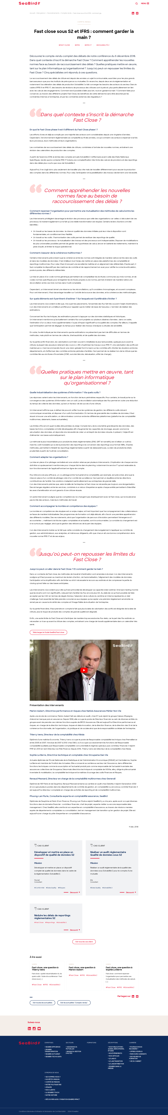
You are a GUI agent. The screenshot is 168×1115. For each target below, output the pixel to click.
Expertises (49, 1043)
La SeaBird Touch (52, 1092)
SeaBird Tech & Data (53, 1057)
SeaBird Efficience (53, 1047)
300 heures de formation (135, 1057)
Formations (91, 1043)
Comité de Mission (53, 1082)
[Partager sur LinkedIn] (133, 13)
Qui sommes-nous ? (53, 1077)
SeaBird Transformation (51, 1050)
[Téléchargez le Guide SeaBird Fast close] (48, 635)
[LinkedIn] (29, 1029)
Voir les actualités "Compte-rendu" (74, 1003)
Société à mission (52, 1079)
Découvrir (75, 892)
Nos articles (114, 1056)
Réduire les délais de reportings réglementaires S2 (52, 917)
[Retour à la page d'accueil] (29, 3)
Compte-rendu (66, 13)
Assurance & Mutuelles (71, 1048)
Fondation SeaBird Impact (70, 1099)
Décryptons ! (41, 13)
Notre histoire (51, 1095)
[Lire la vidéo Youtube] (84, 670)
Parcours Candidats (138, 1054)
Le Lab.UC (112, 1058)
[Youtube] (39, 1029)
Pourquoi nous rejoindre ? (135, 1048)
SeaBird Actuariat (53, 1054)
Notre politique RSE (53, 1085)
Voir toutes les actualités (42, 1003)
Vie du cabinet (135, 1061)
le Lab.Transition (116, 1061)
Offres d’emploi (136, 1051)
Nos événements (53, 13)
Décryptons (113, 1043)
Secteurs (69, 1043)
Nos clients (50, 1090)
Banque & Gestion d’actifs (73, 1052)
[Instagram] (34, 1029)
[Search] (137, 3)
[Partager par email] (137, 13)
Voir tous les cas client (84, 942)
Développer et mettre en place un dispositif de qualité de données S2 (54, 853)
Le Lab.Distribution (116, 1064)
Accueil (32, 13)
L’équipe (49, 1087)
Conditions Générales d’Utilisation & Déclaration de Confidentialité (42, 1111)
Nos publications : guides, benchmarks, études (116, 1049)
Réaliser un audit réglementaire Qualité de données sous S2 (108, 853)
